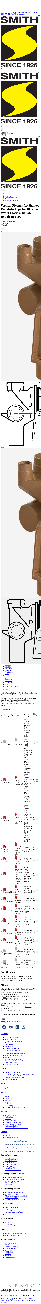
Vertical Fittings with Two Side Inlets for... (20, 1148)
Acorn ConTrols (10, 1222)
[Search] (2, 129)
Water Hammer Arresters (12, 1050)
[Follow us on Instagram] (23, 1030)
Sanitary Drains (10, 1046)
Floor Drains (9, 1045)
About (3, 1093)
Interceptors (8, 1057)
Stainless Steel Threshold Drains (15, 1078)
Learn (3, 1068)
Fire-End (7, 1214)
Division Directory (11, 1243)
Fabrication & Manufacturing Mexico (16, 1196)
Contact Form (5, 1023)
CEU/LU (8, 1119)
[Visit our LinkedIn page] (17, 1030)
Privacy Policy (5, 1298)
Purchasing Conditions (12, 1300)
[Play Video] (37, 962)
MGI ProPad (9, 1252)
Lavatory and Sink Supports (13, 1041)
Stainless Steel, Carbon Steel (14, 1061)
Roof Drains (9, 1043)
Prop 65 (5, 1302)
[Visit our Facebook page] (4, 1030)
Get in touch (29, 968)
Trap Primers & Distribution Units (15, 1076)
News (3, 1083)
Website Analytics (10, 1257)
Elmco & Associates (11, 1161)
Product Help (9, 1117)
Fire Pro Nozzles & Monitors (14, 1213)
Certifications (9, 1098)
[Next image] (3, 447)
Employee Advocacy (11, 1247)
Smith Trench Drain (11, 1063)
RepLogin (8, 1255)
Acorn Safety (9, 1224)
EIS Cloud (8, 1245)
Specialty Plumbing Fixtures (13, 1059)
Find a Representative (11, 1137)
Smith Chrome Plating (12, 1198)
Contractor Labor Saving (12, 1072)
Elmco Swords (9, 1166)
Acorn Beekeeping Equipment (14, 1192)
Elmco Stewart (9, 1162)
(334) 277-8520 (6, 14)
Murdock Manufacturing (12, 1181)
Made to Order (9, 1104)
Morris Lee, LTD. (10, 1168)
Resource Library (10, 1115)
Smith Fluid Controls (11, 1039)
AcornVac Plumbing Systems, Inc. (15, 1233)
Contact (4, 1132)
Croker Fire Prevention (12, 1207)
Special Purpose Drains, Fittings (15, 1054)
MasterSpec (8, 1250)
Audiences (8, 1100)
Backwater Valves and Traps (14, 1055)
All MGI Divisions (7, 133)
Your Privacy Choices (21, 1298)
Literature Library (10, 1248)
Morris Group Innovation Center (15, 1107)
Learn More (27, 703)
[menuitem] (8, 668)
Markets (7, 1102)
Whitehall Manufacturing (12, 1183)
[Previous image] (1, 447)
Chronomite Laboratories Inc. (14, 1226)
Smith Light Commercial (12, 1064)
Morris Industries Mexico (13, 1170)
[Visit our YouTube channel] (10, 1030)
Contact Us (8, 1135)
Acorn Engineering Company (14, 1177)
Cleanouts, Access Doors (12, 1048)
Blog (6, 1089)
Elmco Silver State (10, 1164)
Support (4, 1111)
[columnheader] (8, 716)
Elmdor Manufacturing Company (15, 1179)
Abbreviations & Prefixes (13, 1124)
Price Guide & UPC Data (13, 1122)
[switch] (1, 131)
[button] (1, 68)
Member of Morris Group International (25, 12)
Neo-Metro (8, 1185)
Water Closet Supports (12, 200)
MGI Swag (8, 1254)
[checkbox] (20, 131)
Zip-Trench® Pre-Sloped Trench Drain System (19, 1074)
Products (4, 1034)
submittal (27, 992)
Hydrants (8, 1052)
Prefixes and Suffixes (11, 1126)
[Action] (37, 742)
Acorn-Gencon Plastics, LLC (14, 1194)
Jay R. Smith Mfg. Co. (12, 1235)
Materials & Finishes (11, 1120)
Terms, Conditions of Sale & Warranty (17, 1128)
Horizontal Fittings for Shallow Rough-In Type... (20, 1144)
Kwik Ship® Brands (11, 1079)
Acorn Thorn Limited (11, 1159)
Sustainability (9, 1106)
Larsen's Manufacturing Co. (13, 1211)
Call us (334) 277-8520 (12, 1021)
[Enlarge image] (1, 231)
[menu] (20, 682)
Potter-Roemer (9, 1209)
